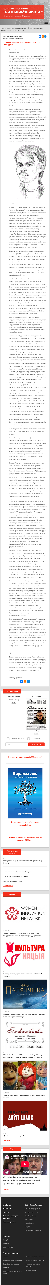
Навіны (6, 1212)
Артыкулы (6, 1243)
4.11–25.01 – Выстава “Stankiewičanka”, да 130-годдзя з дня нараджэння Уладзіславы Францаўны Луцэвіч (24, 1056)
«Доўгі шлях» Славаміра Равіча (15, 1136)
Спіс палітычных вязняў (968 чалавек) (25, 757)
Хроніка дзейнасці (30, 1216)
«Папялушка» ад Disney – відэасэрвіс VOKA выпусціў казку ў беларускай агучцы (24, 1016)
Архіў (14, 702)
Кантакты (7, 1209)
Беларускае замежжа (11, 1253)
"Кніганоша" (36, 738)
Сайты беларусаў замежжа (11, 1264)
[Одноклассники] (43, 36)
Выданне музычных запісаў (13, 881)
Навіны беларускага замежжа (17, 28)
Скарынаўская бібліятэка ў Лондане (17, 872)
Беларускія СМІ (8, 1247)
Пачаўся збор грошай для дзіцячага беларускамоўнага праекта (24, 1097)
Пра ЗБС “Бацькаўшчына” (33, 1209)
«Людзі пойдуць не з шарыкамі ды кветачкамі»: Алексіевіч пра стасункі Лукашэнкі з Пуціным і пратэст (21, 1180)
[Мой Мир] (45, 36)
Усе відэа (5, 1189)
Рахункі (27, 1227)
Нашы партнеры (9, 1222)
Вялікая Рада (29, 1219)
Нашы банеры (29, 1223)
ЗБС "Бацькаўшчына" (34, 1205)
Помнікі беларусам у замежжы (35, 1257)
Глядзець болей (8, 885)
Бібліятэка (7, 1205)
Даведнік (5, 1240)
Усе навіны (6, 1140)
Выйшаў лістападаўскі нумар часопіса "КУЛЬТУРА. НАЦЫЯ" (23, 975)
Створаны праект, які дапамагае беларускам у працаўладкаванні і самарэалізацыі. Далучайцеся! (22, 934)
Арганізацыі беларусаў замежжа (12, 1260)
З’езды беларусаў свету (32, 1212)
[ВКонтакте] (40, 36)
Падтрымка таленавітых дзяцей (15, 876)
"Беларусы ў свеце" (17, 738)
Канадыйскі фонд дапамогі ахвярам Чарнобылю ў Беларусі (22, 862)
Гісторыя (5, 1257)
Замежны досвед (31, 1270)
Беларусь (6, 1236)
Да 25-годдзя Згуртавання (33, 1230)
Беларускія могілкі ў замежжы (35, 1260)
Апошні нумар (14, 700)
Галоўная (4, 28)
